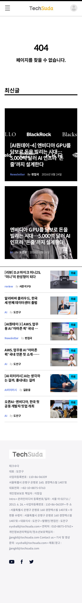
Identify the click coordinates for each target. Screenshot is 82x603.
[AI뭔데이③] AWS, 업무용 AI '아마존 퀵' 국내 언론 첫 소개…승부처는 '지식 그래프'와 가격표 (23, 330)
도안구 (23, 252)
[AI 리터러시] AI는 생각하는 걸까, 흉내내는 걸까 (22, 378)
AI (11, 252)
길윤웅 (27, 390)
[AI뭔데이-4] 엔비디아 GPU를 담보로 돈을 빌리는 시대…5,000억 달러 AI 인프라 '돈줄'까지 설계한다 (40, 155)
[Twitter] (31, 562)
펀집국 (35, 174)
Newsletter (17, 174)
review (9, 286)
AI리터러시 (11, 390)
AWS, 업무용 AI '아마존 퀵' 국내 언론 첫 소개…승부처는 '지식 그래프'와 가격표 (22, 356)
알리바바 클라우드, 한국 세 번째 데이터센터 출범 (21, 300)
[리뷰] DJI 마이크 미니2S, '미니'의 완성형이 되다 (23, 274)
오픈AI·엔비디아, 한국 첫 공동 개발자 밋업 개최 (22, 404)
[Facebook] (22, 561)
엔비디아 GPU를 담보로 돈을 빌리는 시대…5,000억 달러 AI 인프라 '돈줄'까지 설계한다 (40, 236)
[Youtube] (11, 562)
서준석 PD (25, 286)
